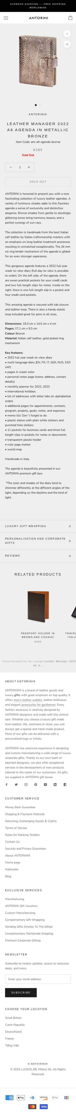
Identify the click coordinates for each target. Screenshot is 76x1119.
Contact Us (12, 842)
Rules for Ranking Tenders (22, 835)
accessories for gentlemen (38, 705)
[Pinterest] (35, 784)
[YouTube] (45, 784)
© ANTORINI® (38, 1064)
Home (6, 661)
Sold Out (38, 181)
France (9, 1039)
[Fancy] (64, 784)
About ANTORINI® (17, 856)
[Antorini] (38, 18)
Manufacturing (14, 899)
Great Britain (13, 1018)
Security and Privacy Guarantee (25, 849)
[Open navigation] (6, 17)
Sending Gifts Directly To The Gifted (28, 927)
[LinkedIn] (55, 784)
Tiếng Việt (12, 1045)
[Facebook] (6, 784)
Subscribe (21, 992)
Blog (8, 876)
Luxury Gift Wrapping (25, 526)
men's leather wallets (28, 700)
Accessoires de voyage (27, 661)
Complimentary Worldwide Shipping (29, 934)
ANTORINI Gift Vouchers (21, 906)
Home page (12, 862)
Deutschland (13, 1032)
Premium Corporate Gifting (23, 940)
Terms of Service (16, 828)
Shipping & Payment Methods (25, 814)
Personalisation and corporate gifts (35, 540)
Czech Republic (15, 1025)
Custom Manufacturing (20, 913)
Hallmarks (12, 869)
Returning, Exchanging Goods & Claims (31, 821)
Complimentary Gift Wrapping (25, 920)
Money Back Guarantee (20, 807)
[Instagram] (25, 784)
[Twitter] (16, 784)
